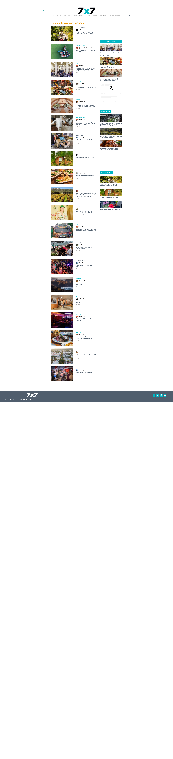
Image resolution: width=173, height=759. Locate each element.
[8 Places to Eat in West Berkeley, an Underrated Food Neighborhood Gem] (62, 338)
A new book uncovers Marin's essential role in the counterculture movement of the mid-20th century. (86, 231)
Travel (95, 16)
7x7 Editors (81, 298)
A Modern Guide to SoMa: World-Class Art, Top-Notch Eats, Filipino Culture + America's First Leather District (111, 124)
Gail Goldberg (81, 208)
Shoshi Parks (81, 65)
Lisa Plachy (81, 137)
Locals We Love (80, 206)
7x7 (102, 101)
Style (77, 296)
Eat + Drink (67, 16)
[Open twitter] (157, 750)
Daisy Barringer (82, 173)
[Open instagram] (161, 750)
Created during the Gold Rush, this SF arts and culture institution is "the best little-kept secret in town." (85, 69)
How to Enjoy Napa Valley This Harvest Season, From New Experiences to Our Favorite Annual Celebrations (86, 195)
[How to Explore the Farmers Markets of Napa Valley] (111, 204)
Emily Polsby (81, 334)
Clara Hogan (84, 47)
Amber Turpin (81, 280)
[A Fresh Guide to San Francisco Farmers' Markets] (62, 248)
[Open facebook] (154, 750)
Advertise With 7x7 (115, 16)
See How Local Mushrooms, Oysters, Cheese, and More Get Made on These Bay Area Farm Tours (85, 123)
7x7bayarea (107, 101)
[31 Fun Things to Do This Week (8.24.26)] (62, 141)
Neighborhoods (57, 16)
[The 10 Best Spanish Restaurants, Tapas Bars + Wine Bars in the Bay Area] (62, 87)
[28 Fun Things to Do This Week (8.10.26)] (62, 373)
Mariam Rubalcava (82, 83)
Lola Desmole (90, 47)
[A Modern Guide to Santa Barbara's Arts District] (62, 355)
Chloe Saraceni (81, 244)
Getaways (78, 99)
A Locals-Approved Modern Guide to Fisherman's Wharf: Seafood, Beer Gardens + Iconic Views (109, 150)
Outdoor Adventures (85, 16)
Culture (74, 16)
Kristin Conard (81, 190)
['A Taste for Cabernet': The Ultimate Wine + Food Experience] (62, 158)
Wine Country (103, 16)
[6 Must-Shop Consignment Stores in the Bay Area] (62, 302)
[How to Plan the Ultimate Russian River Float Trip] (62, 51)
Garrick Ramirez (82, 101)
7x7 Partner (81, 29)
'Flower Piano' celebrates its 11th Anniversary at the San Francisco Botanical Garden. (84, 33)
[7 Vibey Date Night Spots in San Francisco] (62, 320)
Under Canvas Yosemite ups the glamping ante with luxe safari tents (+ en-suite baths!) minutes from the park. (86, 105)
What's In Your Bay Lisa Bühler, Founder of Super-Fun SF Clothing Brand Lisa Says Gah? (85, 213)
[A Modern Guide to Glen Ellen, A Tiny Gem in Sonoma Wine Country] (111, 131)
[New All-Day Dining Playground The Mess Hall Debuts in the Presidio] (62, 176)
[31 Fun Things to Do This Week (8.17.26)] (62, 266)
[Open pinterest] (165, 750)
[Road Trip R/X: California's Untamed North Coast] (62, 284)
